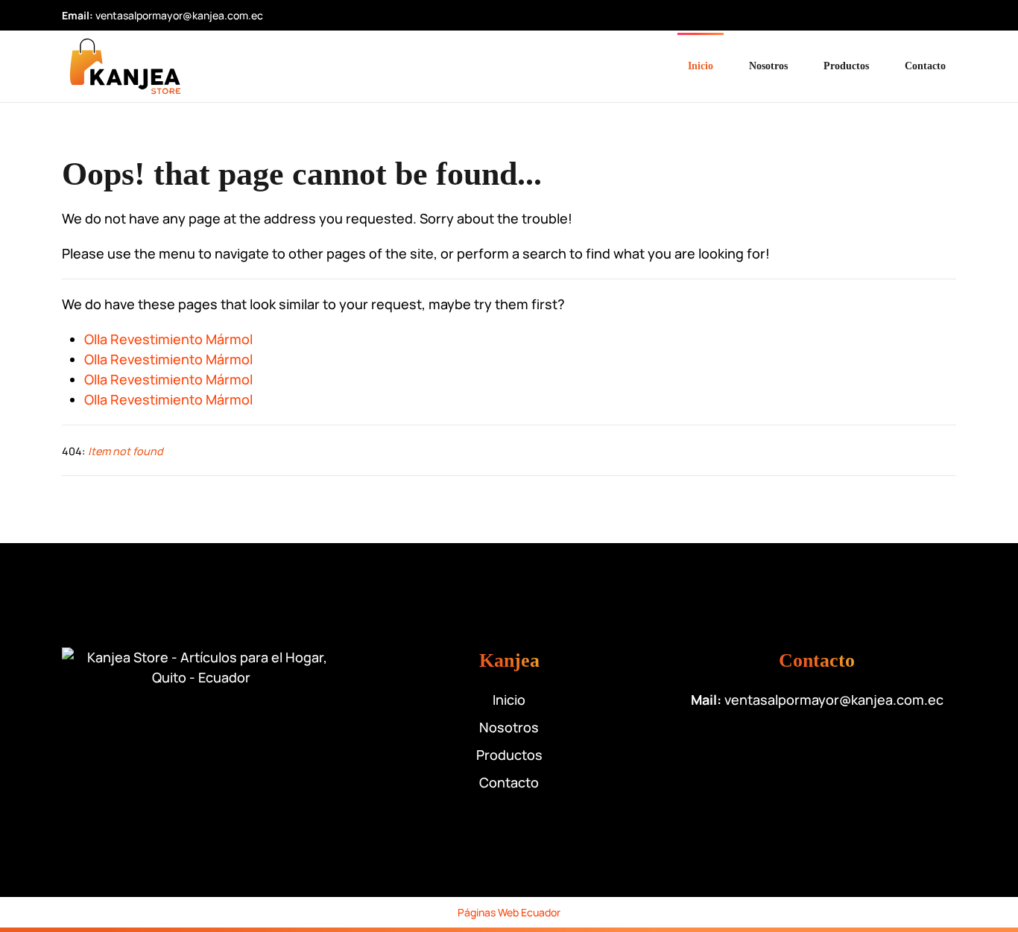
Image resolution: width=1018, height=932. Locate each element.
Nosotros (768, 66)
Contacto (925, 66)
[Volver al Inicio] (125, 66)
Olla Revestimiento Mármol (168, 339)
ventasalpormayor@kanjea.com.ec (179, 15)
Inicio (700, 66)
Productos (846, 66)
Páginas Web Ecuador (509, 912)
